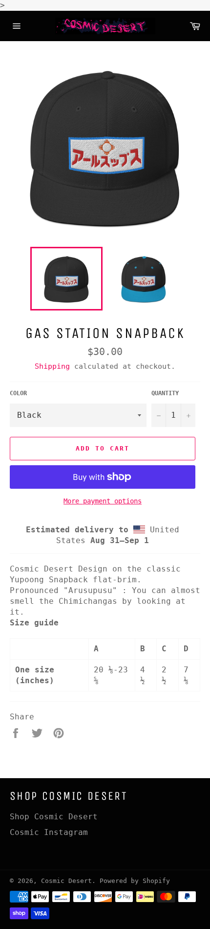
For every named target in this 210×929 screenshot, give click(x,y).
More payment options (102, 501)
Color (18, 393)
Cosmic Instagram (49, 832)
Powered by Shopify (135, 880)
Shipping (52, 366)
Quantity (165, 393)
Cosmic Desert (66, 880)
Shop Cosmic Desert (54, 816)
